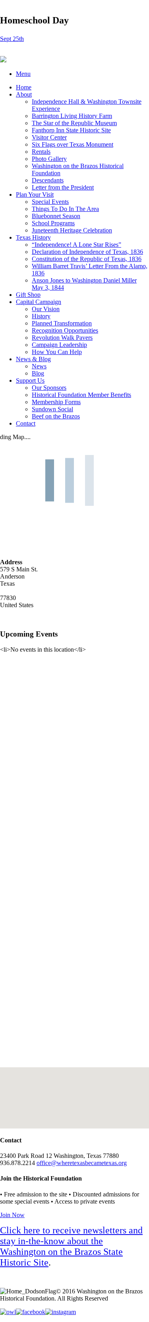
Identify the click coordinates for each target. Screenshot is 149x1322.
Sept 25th (12, 38)
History (41, 316)
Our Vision (46, 309)
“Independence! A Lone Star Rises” (76, 244)
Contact (25, 423)
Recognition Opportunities (65, 330)
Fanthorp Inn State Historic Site (71, 130)
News (39, 366)
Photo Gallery (49, 158)
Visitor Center (49, 137)
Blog (38, 373)
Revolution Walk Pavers (62, 337)
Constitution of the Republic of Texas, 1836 (86, 258)
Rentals (41, 151)
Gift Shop (28, 294)
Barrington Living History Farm (72, 115)
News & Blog (33, 359)
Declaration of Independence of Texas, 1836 (87, 251)
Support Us (30, 380)
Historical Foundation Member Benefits (81, 394)
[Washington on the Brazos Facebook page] (30, 1311)
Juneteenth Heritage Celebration (72, 230)
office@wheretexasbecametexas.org (82, 1162)
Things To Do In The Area (65, 208)
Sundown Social (52, 409)
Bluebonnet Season (56, 216)
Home (23, 87)
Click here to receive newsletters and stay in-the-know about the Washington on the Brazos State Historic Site (71, 1246)
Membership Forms (56, 402)
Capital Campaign (38, 301)
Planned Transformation (62, 323)
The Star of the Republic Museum (74, 123)
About (24, 94)
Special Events (50, 201)
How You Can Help (57, 351)
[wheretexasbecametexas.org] (3, 60)
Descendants (48, 180)
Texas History (33, 237)
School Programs (53, 223)
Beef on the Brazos (56, 416)
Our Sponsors (49, 387)
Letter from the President (63, 187)
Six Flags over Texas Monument (72, 144)
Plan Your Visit (35, 194)
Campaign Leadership (59, 344)
